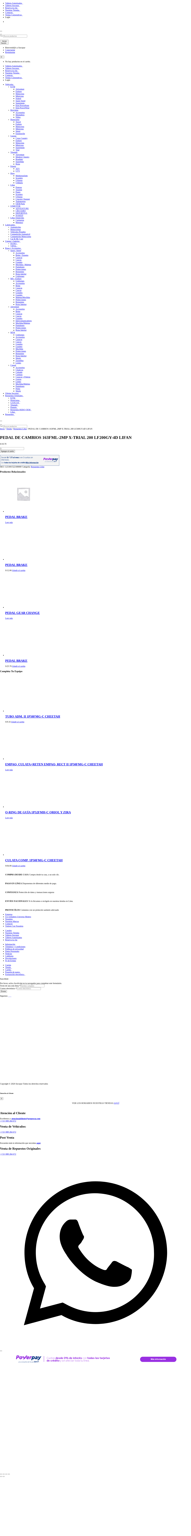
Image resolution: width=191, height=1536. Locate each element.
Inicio (2, 429)
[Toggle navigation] (1, 31)
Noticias (8, 954)
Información (10, 944)
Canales (8, 930)
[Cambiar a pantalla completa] (4, 1474)
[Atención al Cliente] (95, 1348)
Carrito (8, 970)
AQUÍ (116, 1103)
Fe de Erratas (10, 961)
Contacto (9, 12)
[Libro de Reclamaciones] (38, 1079)
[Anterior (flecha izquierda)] (1, 1476)
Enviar (3, 991)
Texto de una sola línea (10, 986)
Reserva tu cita (11, 8)
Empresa (8, 914)
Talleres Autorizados (13, 3)
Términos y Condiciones (15, 947)
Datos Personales (12, 951)
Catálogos (9, 956)
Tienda (9, 429)
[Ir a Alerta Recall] (9, 25)
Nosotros (9, 919)
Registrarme (10, 52)
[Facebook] (8, 996)
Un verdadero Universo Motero (18, 917)
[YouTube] (10, 996)
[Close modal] (1, 1350)
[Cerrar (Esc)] (9, 1474)
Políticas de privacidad (14, 949)
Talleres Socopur (12, 5)
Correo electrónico (8, 988)
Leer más (9, 522)
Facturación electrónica (15, 974)
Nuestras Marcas (12, 921)
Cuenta (8, 965)
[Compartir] (6, 1474)
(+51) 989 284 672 (8, 1121)
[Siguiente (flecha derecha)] (4, 1476)
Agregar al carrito (7, 451)
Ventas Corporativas (13, 15)
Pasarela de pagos (12, 972)
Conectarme (10, 50)
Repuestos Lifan (20, 429)
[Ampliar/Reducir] (1, 1474)
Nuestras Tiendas (12, 10)
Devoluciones (11, 958)
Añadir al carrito (18, 570)
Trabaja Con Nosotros (14, 926)
